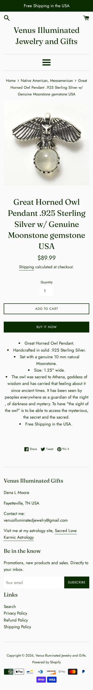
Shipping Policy (17, 627)
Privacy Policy (15, 613)
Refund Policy (16, 620)
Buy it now (46, 327)
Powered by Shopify (46, 662)
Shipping (26, 267)
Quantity (47, 282)
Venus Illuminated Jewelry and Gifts (47, 35)
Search (10, 606)
